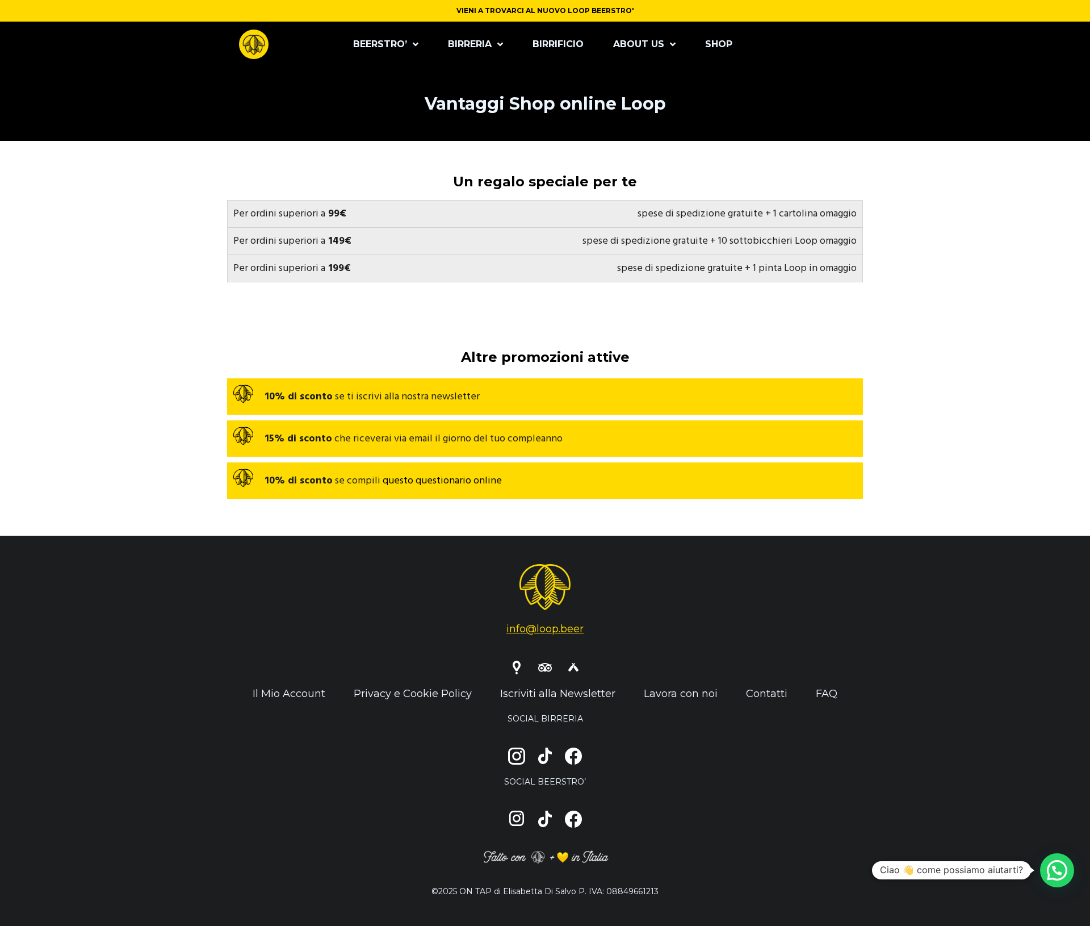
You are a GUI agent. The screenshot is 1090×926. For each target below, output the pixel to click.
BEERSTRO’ (380, 44)
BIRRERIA (470, 44)
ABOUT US (638, 44)
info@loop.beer (545, 629)
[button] (1057, 870)
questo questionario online (442, 481)
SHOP (718, 44)
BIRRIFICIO (558, 44)
